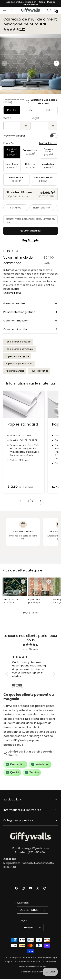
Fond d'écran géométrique (19, 349)
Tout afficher (30, 612)
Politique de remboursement (32, 966)
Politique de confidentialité (27, 961)
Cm (30, 110)
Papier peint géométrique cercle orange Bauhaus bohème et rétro (38, 599)
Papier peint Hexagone (17, 356)
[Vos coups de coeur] (49, 10)
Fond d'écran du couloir (18, 341)
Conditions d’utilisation (32, 971)
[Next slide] (40, 501)
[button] (4, 10)
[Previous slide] (20, 501)
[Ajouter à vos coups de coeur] (23, 582)
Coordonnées (49, 961)
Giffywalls (16, 957)
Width (7, 118)
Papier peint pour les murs (19, 363)
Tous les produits (39, 370)
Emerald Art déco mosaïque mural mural (15, 599)
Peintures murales (15, 370)
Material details (48, 143)
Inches (11, 110)
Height (34, 118)
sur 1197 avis (30, 649)
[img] (30, 644)
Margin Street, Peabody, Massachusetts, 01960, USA (28, 863)
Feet (49, 110)
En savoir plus (12, 293)
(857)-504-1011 (30, 852)
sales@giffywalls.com (30, 848)
